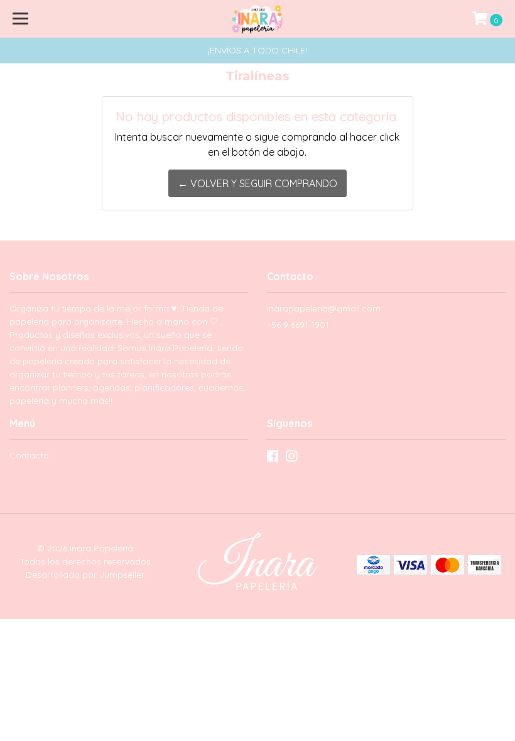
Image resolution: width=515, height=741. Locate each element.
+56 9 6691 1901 (298, 324)
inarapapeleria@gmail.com (324, 308)
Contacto (29, 455)
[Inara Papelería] (258, 19)
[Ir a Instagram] (291, 459)
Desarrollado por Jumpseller (85, 574)
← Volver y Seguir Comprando (257, 183)
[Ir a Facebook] (272, 459)
